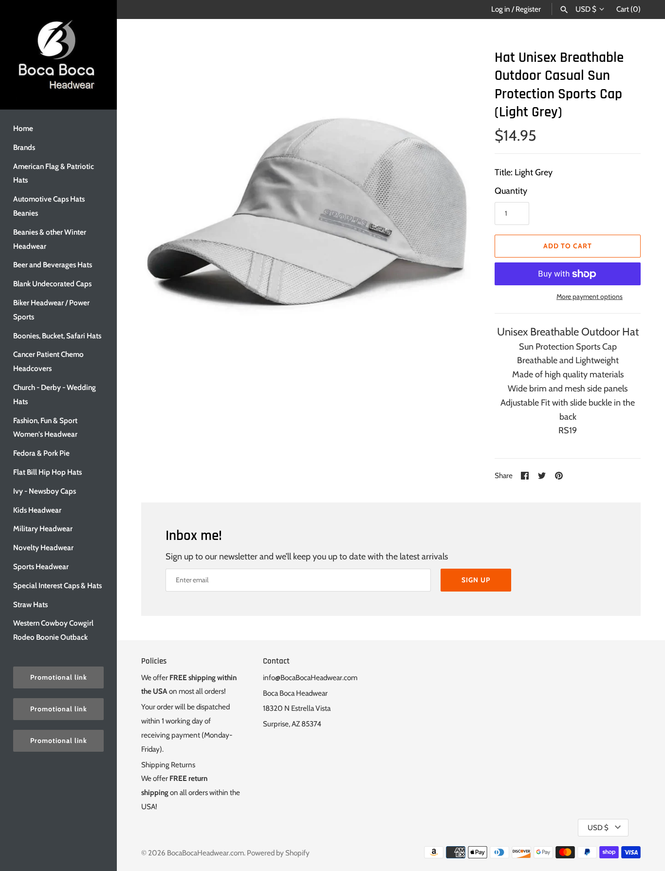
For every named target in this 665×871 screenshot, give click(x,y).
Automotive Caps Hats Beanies (49, 206)
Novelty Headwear (43, 547)
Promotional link (58, 677)
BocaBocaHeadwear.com (205, 852)
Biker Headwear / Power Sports (51, 309)
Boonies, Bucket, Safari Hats (57, 335)
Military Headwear (43, 528)
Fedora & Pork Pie (41, 453)
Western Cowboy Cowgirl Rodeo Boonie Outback (53, 630)
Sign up (476, 579)
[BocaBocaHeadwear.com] (58, 55)
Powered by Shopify (278, 852)
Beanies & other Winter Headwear (49, 239)
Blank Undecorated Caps (52, 283)
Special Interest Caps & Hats (57, 585)
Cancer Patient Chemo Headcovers (48, 361)
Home (23, 128)
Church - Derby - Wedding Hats (54, 394)
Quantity (511, 190)
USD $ (585, 9)
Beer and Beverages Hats (52, 264)
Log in (500, 9)
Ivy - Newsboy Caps (44, 491)
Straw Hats (30, 604)
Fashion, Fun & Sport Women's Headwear (45, 427)
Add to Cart (567, 245)
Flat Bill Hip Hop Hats (47, 472)
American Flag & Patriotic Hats (53, 173)
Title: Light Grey (524, 172)
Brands (24, 147)
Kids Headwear (37, 510)
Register (528, 9)
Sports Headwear (41, 566)
